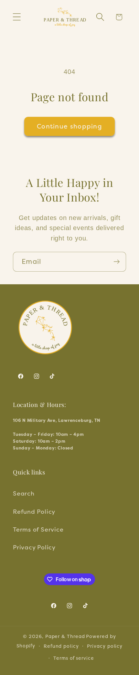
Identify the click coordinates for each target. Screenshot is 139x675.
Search (24, 493)
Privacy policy (105, 646)
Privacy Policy (34, 547)
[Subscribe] (116, 262)
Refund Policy (34, 511)
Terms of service (73, 658)
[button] (16, 17)
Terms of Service (38, 529)
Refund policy (61, 646)
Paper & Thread (65, 636)
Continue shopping (69, 126)
